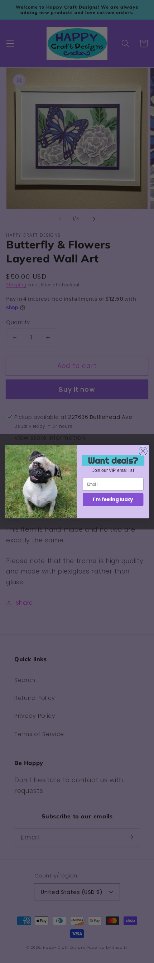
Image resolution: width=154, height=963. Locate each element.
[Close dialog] (143, 451)
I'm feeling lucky (113, 499)
